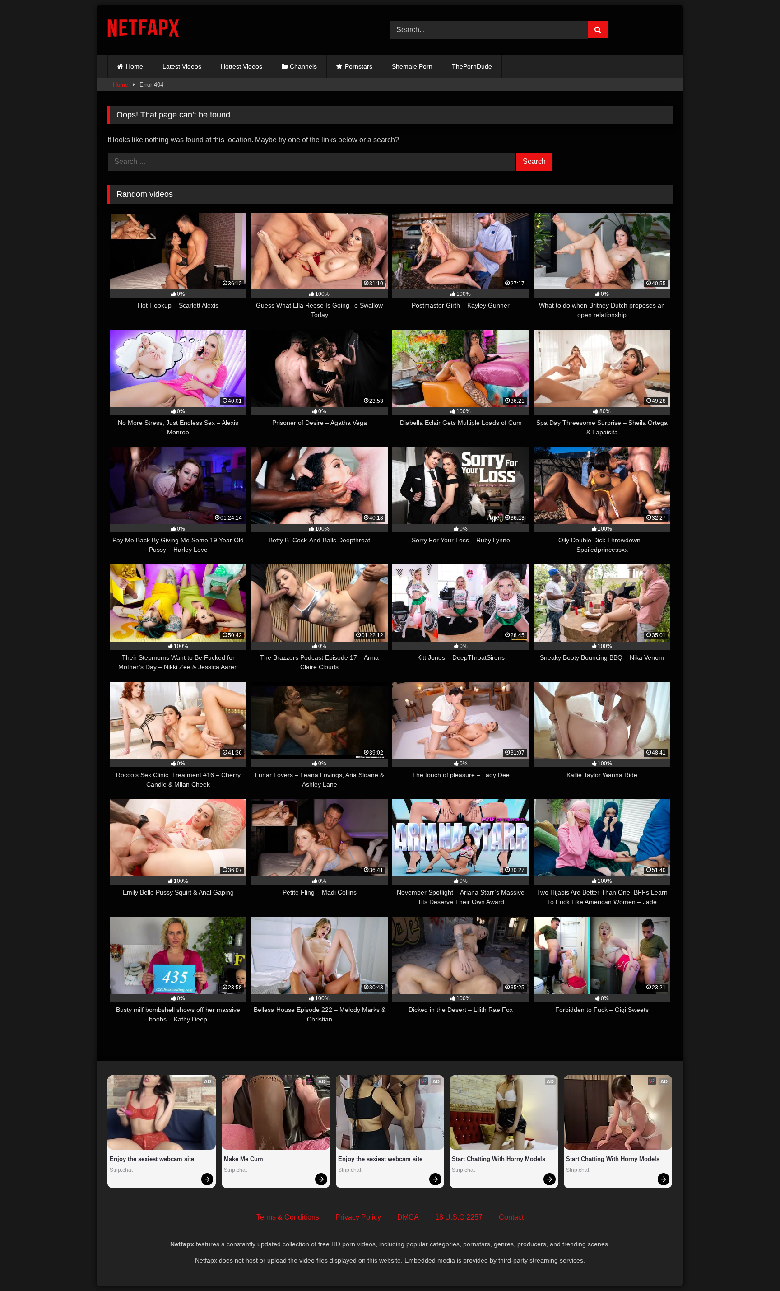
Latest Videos (181, 66)
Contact (511, 1217)
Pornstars (358, 66)
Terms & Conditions (287, 1217)
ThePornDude (472, 66)
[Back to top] (752, 1264)
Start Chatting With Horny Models (498, 1159)
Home (134, 66)
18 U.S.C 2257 (459, 1217)
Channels (303, 66)
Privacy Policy (358, 1217)
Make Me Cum (243, 1159)
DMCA (408, 1217)
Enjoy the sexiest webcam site (152, 1159)
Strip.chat (121, 1170)
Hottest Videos (241, 66)
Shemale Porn (412, 66)
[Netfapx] (143, 30)
